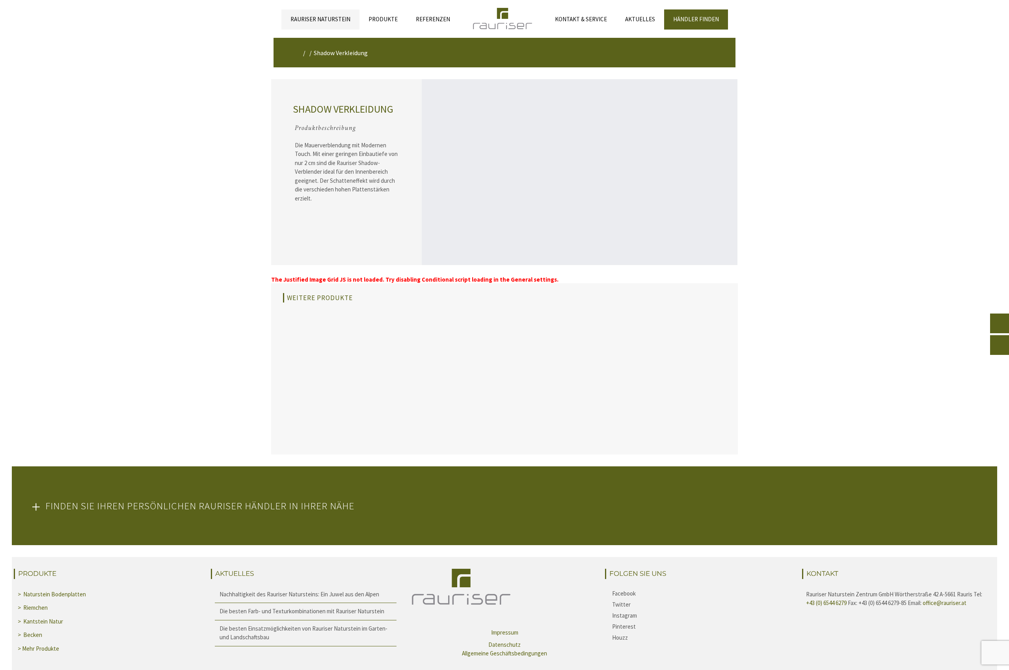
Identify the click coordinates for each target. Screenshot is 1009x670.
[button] (504, 505)
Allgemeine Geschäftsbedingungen (504, 653)
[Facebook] (701, 593)
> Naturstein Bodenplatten (52, 594)
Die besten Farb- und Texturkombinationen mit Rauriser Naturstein (302, 611)
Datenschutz (504, 644)
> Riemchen (33, 607)
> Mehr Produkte (38, 648)
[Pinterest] (701, 626)
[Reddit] (701, 637)
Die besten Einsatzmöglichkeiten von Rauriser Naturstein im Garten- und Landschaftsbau (303, 633)
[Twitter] (701, 604)
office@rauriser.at (944, 603)
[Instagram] (701, 615)
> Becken (30, 634)
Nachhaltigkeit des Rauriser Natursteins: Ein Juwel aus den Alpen (299, 594)
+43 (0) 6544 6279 (826, 603)
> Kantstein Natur (41, 621)
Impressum (504, 632)
